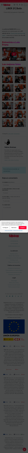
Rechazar (14, 227)
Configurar (5, 227)
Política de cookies (8, 230)
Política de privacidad (17, 230)
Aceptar (22, 227)
